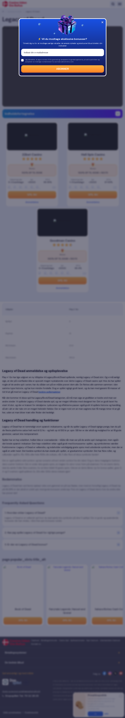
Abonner (62, 69)
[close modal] (102, 22)
